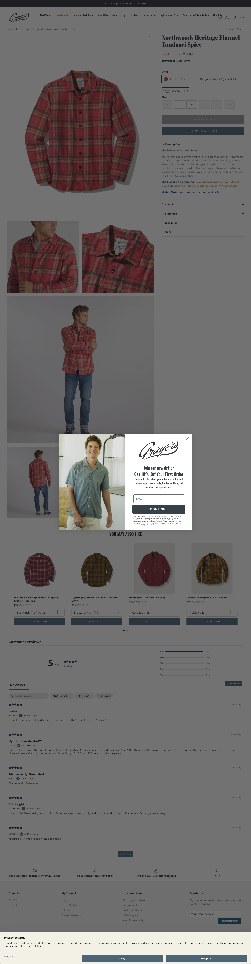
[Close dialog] (188, 438)
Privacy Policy (150, 525)
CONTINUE (159, 509)
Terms (159, 525)
